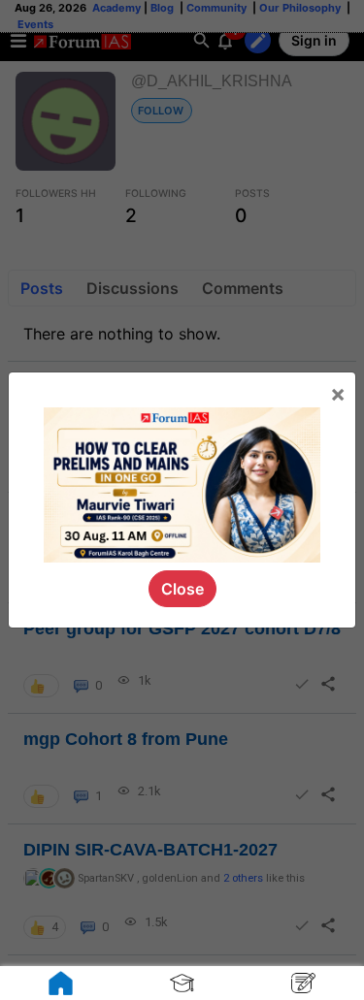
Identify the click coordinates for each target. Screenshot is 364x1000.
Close (182, 588)
